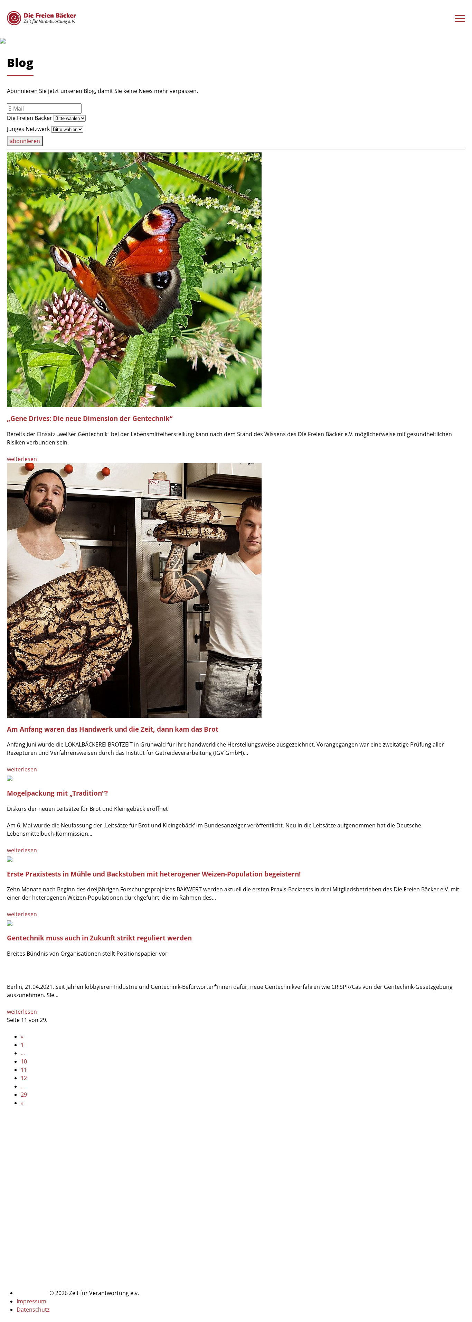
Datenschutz (33, 1309)
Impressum (31, 1301)
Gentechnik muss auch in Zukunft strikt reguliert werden (99, 938)
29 (24, 1094)
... (23, 1053)
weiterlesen (22, 459)
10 (24, 1061)
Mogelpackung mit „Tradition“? (57, 793)
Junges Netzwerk (28, 129)
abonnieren (25, 141)
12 (24, 1078)
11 (24, 1069)
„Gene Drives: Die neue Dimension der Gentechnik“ (89, 418)
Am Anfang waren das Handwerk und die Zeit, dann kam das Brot (112, 729)
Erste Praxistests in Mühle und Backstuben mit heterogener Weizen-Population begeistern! (154, 874)
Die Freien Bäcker (29, 118)
